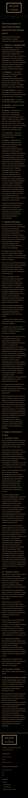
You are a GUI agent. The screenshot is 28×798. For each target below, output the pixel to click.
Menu (14, 17)
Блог (3, 772)
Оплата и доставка (7, 769)
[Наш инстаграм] (19, 1)
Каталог (4, 759)
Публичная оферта (7, 762)
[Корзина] (14, 1)
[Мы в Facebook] (16, 1)
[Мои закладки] (11, 1)
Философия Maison (7, 757)
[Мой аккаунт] (9, 1)
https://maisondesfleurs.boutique (16, 102)
